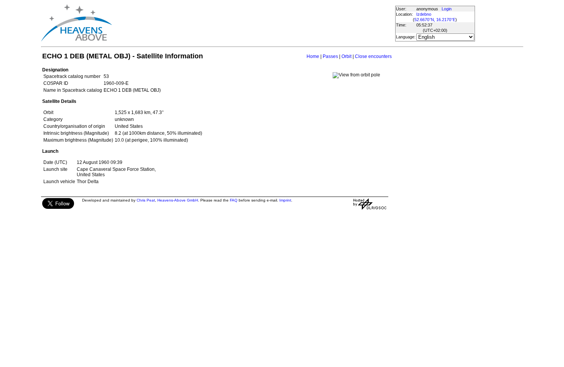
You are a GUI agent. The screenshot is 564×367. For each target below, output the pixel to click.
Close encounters (373, 56)
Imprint (285, 200)
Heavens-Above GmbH (177, 200)
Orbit (346, 56)
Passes (330, 56)
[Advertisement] (253, 23)
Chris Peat (146, 200)
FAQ (233, 200)
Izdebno (423, 14)
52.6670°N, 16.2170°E (434, 19)
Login (447, 9)
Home (313, 56)
